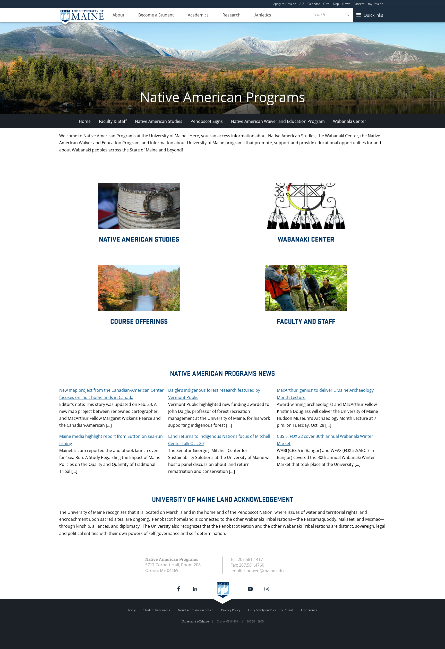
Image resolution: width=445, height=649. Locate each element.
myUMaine (375, 4)
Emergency (309, 610)
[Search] (348, 14)
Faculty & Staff (113, 121)
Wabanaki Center (349, 121)
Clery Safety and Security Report (270, 610)
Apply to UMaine (284, 4)
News (346, 4)
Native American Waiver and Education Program (278, 121)
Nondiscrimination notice (195, 610)
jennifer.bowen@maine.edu (257, 571)
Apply (132, 610)
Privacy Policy (230, 610)
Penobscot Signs (207, 121)
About (118, 15)
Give (326, 4)
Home (85, 121)
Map (336, 4)
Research (231, 15)
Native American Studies (158, 121)
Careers (359, 4)
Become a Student (156, 15)
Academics (198, 15)
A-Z (301, 4)
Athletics (262, 15)
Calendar (313, 4)
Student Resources (156, 610)
